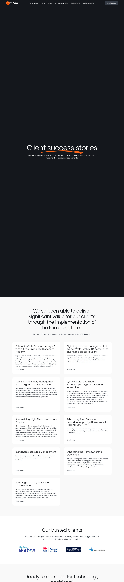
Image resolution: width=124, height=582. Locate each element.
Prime (43, 3)
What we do (34, 3)
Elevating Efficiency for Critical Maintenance (32, 484)
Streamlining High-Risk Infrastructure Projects (36, 421)
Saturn (50, 3)
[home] (15, 3)
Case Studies (75, 3)
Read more (20, 370)
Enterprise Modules (61, 3)
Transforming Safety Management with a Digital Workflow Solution (35, 383)
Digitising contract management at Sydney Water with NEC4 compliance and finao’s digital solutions (87, 349)
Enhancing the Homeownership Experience (84, 453)
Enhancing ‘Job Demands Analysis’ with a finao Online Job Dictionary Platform (35, 349)
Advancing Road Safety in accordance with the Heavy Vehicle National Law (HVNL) (87, 422)
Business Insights (88, 3)
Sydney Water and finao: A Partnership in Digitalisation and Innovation (85, 384)
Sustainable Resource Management (36, 451)
